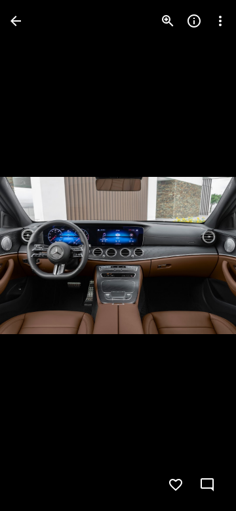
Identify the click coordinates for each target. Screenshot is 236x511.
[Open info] (194, 21)
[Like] (176, 485)
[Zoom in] (168, 21)
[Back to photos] (15, 21)
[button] (36, 255)
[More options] (220, 21)
